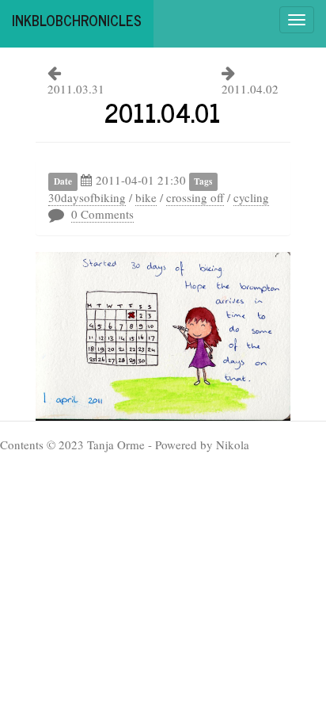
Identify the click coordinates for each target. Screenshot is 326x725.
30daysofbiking (87, 197)
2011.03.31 (75, 89)
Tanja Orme (116, 444)
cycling (251, 197)
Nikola (232, 444)
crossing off (195, 197)
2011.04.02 (250, 89)
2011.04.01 (162, 111)
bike (146, 197)
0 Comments (102, 214)
